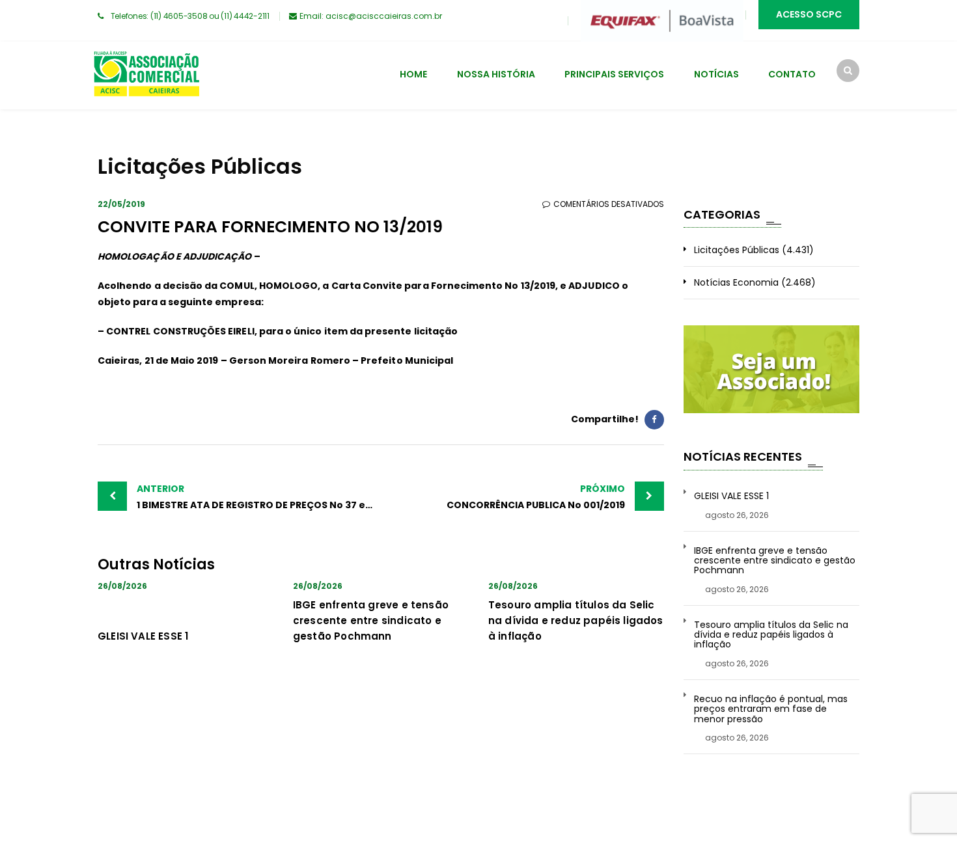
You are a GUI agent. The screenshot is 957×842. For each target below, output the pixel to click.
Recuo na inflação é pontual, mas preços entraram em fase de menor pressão (771, 709)
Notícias (716, 74)
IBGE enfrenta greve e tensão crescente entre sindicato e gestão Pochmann (371, 620)
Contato (792, 74)
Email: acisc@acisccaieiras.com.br (370, 15)
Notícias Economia (736, 282)
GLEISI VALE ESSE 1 (143, 636)
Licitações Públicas (736, 249)
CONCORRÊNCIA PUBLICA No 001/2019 (536, 496)
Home (413, 74)
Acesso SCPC (809, 14)
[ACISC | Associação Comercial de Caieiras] (146, 75)
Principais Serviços (614, 74)
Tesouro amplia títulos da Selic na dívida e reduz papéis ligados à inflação (575, 620)
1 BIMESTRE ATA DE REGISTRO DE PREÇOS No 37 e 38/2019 (259, 496)
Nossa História (496, 74)
